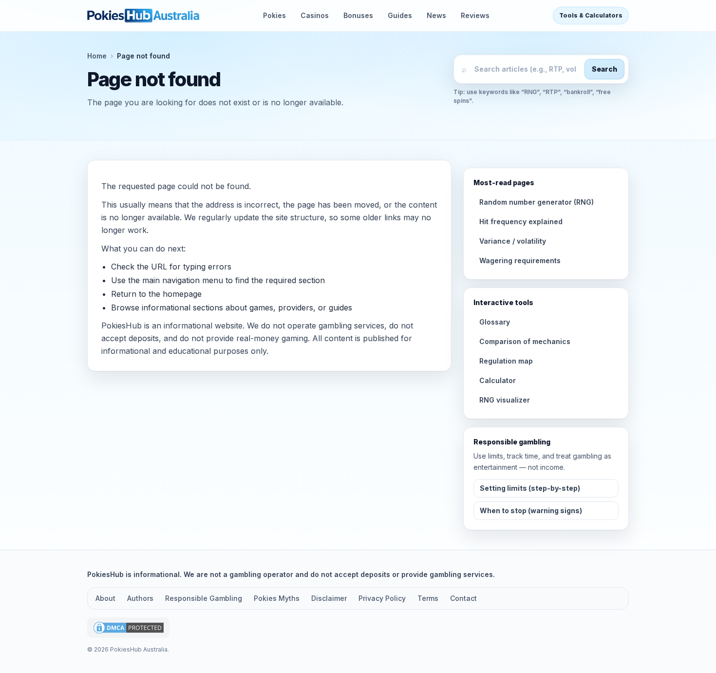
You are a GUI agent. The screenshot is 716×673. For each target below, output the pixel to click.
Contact (463, 598)
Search (604, 69)
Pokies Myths (277, 598)
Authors (140, 598)
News (436, 15)
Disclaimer (329, 598)
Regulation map (506, 361)
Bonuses (358, 15)
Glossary (494, 322)
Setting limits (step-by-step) (530, 488)
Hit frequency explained (521, 221)
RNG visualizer (504, 400)
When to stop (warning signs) (531, 510)
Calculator (497, 380)
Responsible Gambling (203, 598)
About (105, 598)
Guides (400, 15)
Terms (427, 598)
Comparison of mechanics (524, 341)
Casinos (315, 15)
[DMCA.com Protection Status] (128, 627)
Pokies (274, 15)
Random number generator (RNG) (536, 202)
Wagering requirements (520, 260)
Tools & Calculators (590, 15)
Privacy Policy (382, 598)
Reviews (475, 15)
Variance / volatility (512, 241)
